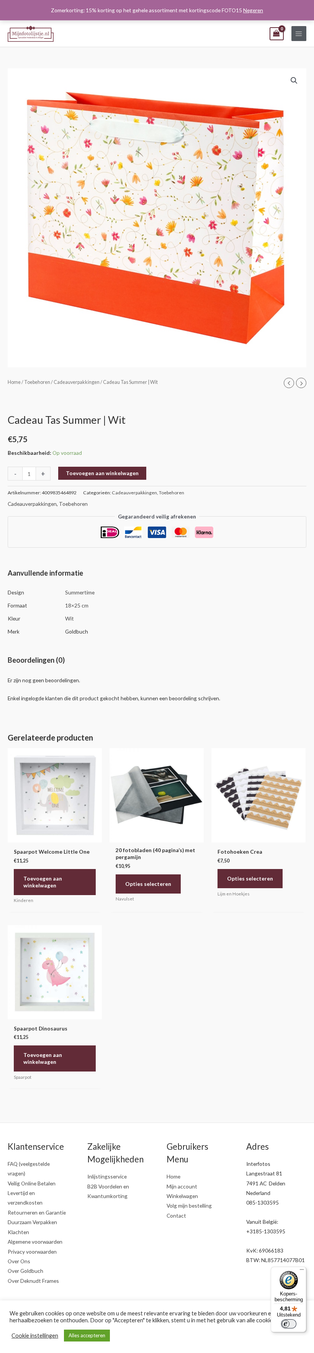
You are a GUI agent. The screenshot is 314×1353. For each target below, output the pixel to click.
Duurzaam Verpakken (32, 1222)
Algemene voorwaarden (35, 1241)
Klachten (18, 1232)
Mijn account (182, 1186)
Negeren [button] (253, 10)
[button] (294, 80)
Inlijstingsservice (107, 1176)
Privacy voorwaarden (32, 1251)
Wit (69, 618)
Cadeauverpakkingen (77, 382)
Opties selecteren (148, 884)
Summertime (80, 592)
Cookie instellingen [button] (34, 1335)
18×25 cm (76, 605)
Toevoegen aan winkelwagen (102, 473)
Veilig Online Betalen (32, 1183)
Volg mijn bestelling (189, 1205)
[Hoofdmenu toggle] (298, 33)
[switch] (288, 1323)
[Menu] (301, 1271)
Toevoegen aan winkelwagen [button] (42, 882)
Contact (176, 1215)
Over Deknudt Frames (33, 1280)
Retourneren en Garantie (37, 1212)
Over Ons (19, 1261)
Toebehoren (37, 382)
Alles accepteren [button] (87, 1335)
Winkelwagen (182, 1196)
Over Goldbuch (25, 1270)
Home (14, 382)
